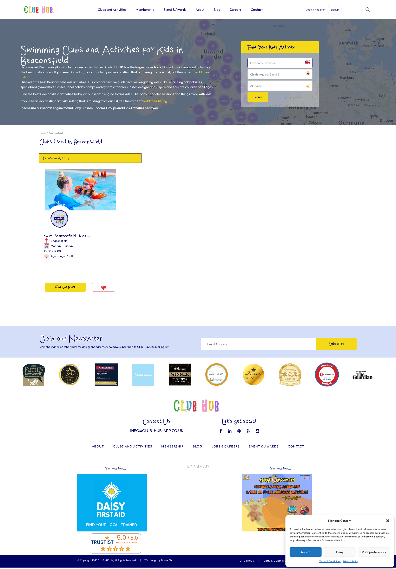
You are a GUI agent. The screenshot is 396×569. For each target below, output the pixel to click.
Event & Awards (175, 9)
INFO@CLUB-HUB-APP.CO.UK (157, 430)
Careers (236, 9)
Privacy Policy (350, 561)
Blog (217, 9)
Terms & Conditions (330, 561)
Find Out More (65, 287)
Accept (306, 552)
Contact (257, 9)
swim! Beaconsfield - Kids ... (67, 235)
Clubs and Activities (112, 9)
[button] (388, 521)
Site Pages (247, 561)
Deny (339, 552)
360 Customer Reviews (127, 542)
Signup (335, 9)
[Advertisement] (198, 501)
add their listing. (156, 101)
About (200, 9)
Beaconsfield (59, 241)
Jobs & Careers (225, 446)
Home (43, 133)
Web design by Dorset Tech (159, 560)
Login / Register (315, 9)
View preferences (374, 552)
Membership (145, 9)
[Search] (368, 9)
